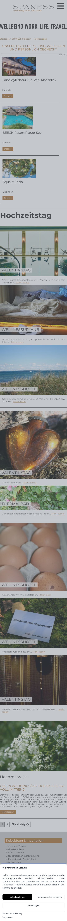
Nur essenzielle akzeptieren (50, 897)
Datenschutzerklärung (12, 913)
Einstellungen (33, 905)
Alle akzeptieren (17, 897)
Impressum (7, 917)
